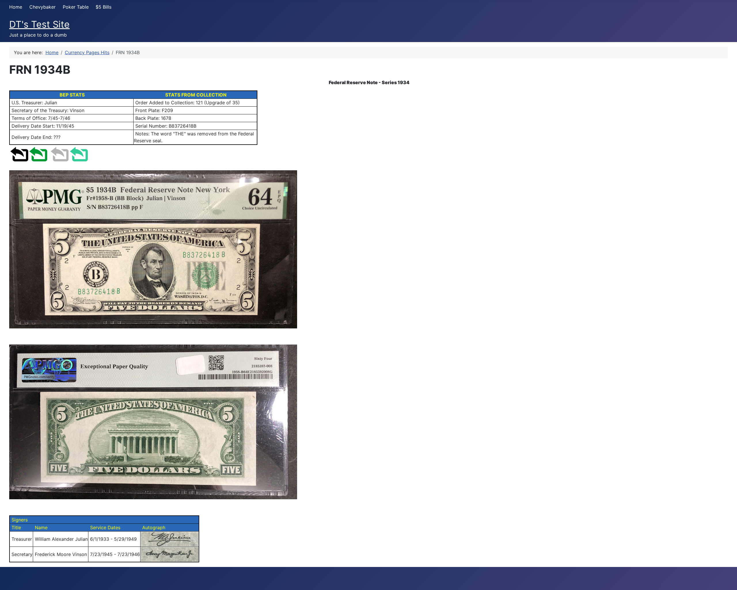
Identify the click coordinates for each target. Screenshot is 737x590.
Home (15, 7)
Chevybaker (42, 7)
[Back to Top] (726, 579)
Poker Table (76, 7)
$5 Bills (103, 7)
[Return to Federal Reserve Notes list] (38, 153)
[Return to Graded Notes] (79, 153)
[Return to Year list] (60, 153)
